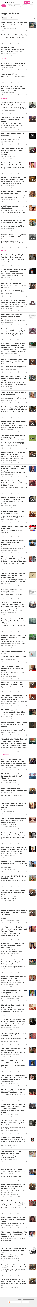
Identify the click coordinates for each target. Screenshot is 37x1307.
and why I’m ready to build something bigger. (12, 25)
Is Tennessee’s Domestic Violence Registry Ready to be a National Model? (13, 967)
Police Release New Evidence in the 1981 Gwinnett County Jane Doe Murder (14, 725)
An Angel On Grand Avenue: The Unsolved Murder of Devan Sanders (14, 301)
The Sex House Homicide (8, 780)
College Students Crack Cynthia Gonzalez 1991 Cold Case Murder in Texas (14, 1219)
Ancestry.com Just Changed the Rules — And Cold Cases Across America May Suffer (13, 1106)
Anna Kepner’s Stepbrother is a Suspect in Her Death (13, 1208)
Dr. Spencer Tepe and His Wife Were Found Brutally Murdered (14, 866)
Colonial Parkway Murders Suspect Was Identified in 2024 (13, 1239)
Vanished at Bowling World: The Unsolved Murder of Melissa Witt (13, 834)
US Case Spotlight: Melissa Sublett (14, 35)
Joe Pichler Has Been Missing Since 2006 (13, 1052)
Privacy (20, 1299)
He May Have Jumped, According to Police (13, 765)
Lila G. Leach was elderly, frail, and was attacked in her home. (12, 1156)
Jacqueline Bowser (11, 353)
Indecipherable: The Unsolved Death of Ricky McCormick (12, 315)
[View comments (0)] (11, 31)
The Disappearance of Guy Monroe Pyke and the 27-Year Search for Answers (13, 150)
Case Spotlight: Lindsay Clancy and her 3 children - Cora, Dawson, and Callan (13, 50)
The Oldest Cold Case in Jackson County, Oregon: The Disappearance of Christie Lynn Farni (13, 438)
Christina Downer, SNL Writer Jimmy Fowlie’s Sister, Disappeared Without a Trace (14, 929)
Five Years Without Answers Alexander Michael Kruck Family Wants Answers (13, 1172)
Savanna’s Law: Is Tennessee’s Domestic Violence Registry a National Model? (12, 962)
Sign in (33, 2)
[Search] (34, 18)
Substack (11, 1305)
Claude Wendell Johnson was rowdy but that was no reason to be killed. (13, 517)
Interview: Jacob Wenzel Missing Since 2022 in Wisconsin (13, 453)
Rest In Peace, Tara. (7, 810)
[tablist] (10, 18)
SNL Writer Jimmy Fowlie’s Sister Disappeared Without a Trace (11, 934)
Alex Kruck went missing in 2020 (11, 1176)
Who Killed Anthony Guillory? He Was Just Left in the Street (13, 256)
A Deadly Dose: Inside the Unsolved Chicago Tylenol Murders (14, 270)
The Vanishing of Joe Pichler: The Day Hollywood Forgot (13, 1049)
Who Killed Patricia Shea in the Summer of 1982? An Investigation (13, 330)
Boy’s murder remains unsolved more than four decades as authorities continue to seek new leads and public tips (14, 547)
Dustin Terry (11, 141)
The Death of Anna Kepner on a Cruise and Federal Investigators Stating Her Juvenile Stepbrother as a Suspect (14, 1203)
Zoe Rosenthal (9, 170)
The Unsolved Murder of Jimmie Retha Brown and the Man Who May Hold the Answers (14, 483)
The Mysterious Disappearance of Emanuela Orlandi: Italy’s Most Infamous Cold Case (13, 820)
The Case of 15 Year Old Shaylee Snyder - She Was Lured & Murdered (12, 119)
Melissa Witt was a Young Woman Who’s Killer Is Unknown (13, 838)
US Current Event (7, 47)
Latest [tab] (4, 18)
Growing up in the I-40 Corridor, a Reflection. (11, 917)
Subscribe (27, 2)
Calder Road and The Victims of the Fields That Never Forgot (14, 193)
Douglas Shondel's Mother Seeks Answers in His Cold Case (13, 498)
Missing (31, 6)
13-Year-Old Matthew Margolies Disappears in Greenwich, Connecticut (12, 542)
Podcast (9, 6)
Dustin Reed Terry (11, 28)
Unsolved (24, 6)
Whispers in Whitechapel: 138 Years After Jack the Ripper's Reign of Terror (14, 621)
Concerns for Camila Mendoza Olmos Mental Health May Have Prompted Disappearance (12, 950)
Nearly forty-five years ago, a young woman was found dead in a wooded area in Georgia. (13, 730)
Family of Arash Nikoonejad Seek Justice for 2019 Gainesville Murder (14, 1266)
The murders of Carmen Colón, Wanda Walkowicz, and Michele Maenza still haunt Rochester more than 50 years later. (14, 564)
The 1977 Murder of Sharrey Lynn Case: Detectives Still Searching (13, 711)
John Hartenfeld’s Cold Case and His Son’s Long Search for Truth (13, 104)
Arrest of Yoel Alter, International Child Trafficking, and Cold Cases (13, 1020)
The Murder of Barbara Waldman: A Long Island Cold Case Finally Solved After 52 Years (14, 697)
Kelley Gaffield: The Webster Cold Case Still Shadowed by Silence (13, 467)
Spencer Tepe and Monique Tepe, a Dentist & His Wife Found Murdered (14, 863)
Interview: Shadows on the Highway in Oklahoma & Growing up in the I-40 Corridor (14, 913)
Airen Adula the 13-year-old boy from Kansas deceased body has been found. (13, 995)
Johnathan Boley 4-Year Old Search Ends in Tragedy (14, 877)
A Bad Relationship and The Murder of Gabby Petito (14, 207)
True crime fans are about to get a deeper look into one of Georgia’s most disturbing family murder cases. (14, 746)
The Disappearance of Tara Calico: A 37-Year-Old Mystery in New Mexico (13, 805)
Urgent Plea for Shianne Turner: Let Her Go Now (14, 527)
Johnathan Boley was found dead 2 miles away (13, 881)
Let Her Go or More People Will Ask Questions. (11, 531)
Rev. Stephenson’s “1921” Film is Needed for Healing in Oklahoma (13, 897)
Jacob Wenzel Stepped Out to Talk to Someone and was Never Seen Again (12, 457)
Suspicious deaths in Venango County (12, 594)
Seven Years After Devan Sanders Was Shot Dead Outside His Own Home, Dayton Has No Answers (14, 305)
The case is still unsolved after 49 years (12, 714)
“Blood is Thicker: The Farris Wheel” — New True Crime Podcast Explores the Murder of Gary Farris (14, 741)
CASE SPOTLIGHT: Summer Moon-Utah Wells (13, 77)
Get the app (25, 1302)
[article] (18, 27)
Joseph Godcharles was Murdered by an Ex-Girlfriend (14, 1039)
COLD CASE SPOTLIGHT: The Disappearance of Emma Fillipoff (13, 87)
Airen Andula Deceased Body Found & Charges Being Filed (14, 992)
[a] (32, 104)
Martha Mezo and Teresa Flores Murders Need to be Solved (13, 1128)
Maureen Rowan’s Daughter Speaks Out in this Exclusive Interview (13, 1191)
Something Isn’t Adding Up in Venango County (12, 591)
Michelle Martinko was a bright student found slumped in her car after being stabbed (13, 1010)
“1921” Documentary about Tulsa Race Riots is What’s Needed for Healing (13, 892)
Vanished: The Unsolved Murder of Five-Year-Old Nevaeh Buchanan (13, 164)
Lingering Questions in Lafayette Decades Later (13, 1284)
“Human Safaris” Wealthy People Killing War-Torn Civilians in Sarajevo (13, 1255)
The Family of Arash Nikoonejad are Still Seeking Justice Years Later (13, 1270)
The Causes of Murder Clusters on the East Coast (13, 657)
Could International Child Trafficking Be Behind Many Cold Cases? (13, 1024)
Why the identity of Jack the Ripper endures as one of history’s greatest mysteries (14, 626)
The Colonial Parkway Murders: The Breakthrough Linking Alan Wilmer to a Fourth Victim (14, 1234)
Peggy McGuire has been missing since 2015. (13, 1142)
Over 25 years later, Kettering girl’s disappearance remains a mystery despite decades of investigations (13, 397)
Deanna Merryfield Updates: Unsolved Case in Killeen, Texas (12, 683)
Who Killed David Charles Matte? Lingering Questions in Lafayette (13, 1280)
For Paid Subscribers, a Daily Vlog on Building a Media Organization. (12, 138)
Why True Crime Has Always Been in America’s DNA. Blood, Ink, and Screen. (13, 237)
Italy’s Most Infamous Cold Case (10, 824)
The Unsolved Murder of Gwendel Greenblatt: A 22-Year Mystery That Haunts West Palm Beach (14, 1077)
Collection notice (30, 1299)
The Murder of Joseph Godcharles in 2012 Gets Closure (13, 1035)
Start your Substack (15, 1302)
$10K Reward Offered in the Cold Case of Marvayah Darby (13, 1062)
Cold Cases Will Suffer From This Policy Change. (12, 1111)
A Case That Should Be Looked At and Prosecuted (12, 502)
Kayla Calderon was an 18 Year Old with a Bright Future (13, 673)
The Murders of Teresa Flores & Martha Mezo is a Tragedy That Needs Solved (12, 1123)
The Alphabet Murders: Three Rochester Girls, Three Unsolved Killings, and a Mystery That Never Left (13, 559)
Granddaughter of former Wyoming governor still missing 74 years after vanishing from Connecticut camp (14, 345)
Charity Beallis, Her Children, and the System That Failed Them (13, 221)
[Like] (2, 247)
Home (3, 6)
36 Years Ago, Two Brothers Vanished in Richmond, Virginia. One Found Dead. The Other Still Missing (12, 605)
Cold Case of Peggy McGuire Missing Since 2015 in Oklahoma (13, 1138)
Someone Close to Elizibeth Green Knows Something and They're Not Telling (13, 378)
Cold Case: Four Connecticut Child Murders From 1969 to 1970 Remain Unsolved (14, 637)
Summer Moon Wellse (9, 74)
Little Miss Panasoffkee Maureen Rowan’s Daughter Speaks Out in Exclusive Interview (13, 1186)
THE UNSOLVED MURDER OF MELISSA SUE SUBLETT (14, 38)
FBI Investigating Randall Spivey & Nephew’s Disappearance (13, 977)
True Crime (17, 6)
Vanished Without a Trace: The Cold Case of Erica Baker (14, 393)
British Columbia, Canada (8, 90)
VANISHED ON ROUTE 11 (8, 154)
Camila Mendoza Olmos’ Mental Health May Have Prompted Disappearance (12, 945)
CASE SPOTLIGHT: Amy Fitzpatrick (13, 63)
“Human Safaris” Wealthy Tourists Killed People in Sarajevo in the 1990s (13, 1250)
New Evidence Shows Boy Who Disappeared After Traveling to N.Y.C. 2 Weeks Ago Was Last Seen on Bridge (14, 761)
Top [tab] (9, 18)
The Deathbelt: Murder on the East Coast (13, 653)
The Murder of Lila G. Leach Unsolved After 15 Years (11, 1152)
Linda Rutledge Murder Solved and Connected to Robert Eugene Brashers (12, 852)
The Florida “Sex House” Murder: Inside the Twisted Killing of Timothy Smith (13, 776)
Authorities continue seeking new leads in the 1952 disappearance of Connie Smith (13, 350)
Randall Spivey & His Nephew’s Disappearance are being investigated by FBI (13, 981)
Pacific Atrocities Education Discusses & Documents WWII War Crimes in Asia (14, 791)
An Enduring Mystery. (7, 1081)
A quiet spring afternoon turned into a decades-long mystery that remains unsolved (12, 609)
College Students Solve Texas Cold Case (13, 1223)
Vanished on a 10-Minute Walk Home (12, 65)
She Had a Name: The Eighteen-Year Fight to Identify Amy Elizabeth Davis (14, 362)
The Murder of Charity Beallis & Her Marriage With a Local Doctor (14, 1091)
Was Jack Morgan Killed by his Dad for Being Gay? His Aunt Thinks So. (14, 408)
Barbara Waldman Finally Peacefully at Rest (14, 701)
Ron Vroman (9, 474)
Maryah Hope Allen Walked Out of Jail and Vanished (13, 422)
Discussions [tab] (14, 18)
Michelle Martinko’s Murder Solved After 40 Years (14, 1006)
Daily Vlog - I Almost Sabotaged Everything (12, 135)
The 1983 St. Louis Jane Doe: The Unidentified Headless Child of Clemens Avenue (13, 575)
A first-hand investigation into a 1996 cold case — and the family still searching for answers (13, 412)
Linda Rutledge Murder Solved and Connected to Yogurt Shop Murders (14, 848)
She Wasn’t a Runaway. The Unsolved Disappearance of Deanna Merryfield (14, 286)
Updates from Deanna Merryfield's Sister (13, 687)
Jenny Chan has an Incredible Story (11, 795)
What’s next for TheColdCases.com (14, 22)
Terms (24, 1299)
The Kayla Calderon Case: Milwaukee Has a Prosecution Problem (12, 668)
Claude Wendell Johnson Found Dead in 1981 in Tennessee (12, 513)
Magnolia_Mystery (11, 41)
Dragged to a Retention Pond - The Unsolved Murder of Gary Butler (13, 178)
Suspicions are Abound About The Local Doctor (13, 1095)
